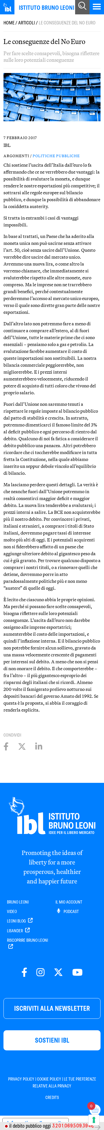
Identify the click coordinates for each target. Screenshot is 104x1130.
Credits (52, 1097)
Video (12, 911)
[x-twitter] (58, 972)
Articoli (26, 23)
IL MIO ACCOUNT (68, 902)
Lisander (15, 931)
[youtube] (77, 972)
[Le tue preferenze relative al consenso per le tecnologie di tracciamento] (93, 1119)
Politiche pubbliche (56, 155)
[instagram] (40, 972)
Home (8, 23)
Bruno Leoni (18, 902)
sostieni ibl (52, 1040)
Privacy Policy (21, 1079)
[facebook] (24, 972)
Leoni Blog (17, 921)
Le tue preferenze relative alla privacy (64, 1082)
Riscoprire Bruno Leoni (27, 940)
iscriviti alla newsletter (52, 1008)
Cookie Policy (49, 1079)
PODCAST (71, 911)
